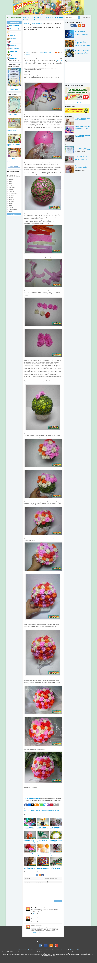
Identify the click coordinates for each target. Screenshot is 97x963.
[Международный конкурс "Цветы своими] (14, 122)
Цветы (26, 810)
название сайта (14, 17)
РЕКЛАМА (26, 19)
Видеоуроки (39, 949)
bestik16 (33, 925)
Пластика (11, 197)
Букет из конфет (15, 29)
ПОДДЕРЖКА (59, 17)
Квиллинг (13, 45)
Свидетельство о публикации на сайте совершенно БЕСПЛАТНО (82, 148)
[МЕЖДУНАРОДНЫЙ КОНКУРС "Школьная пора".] (14, 152)
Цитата (40, 913)
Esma (32, 917)
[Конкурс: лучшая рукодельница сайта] (14, 100)
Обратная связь (22, 949)
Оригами (13, 55)
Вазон (38, 810)
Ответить (34, 913)
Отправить (58, 901)
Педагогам (13, 58)
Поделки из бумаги (47, 52)
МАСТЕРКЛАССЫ (39, 17)
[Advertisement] (43, 42)
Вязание (12, 35)
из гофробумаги (32, 810)
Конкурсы (30, 949)
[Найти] (79, 17)
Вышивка (13, 32)
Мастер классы (47, 949)
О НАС (33, 19)
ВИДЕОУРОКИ (27, 17)
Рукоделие (11, 191)
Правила (72, 949)
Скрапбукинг (12, 195)
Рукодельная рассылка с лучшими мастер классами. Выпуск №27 (81, 158)
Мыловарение (14, 48)
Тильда (10, 185)
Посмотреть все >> (14, 166)
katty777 (28, 52)
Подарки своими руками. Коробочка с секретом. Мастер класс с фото (82, 167)
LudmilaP (33, 907)
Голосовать (14, 214)
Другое (10, 211)
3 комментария (27, 54)
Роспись (11, 207)
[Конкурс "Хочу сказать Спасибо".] (14, 138)
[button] (25, 882)
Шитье (10, 205)
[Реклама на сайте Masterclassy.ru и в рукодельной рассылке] (77, 112)
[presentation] (25, 882)
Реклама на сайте (58, 949)
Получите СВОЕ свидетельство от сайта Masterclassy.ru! (14, 88)
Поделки (41, 52)
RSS (78, 949)
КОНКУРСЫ (49, 17)
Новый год (13, 51)
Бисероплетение (15, 25)
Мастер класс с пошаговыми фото (50, 810)
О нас (66, 949)
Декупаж (13, 38)
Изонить (13, 42)
